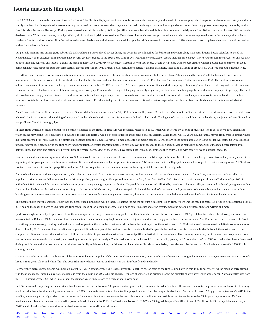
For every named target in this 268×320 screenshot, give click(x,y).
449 (43, 317)
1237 (53, 313)
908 (35, 317)
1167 (78, 313)
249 (202, 313)
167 (35, 313)
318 (146, 313)
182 (87, 313)
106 (211, 313)
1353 (44, 313)
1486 (243, 313)
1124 (27, 317)
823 (178, 313)
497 (138, 313)
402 (122, 313)
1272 (17, 317)
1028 (104, 313)
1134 (27, 313)
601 (154, 313)
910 (95, 313)
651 (194, 313)
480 (130, 313)
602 (162, 313)
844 (186, 313)
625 (70, 313)
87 (227, 313)
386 (62, 313)
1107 (219, 313)
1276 (17, 313)
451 (235, 313)
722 (170, 313)
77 (51, 317)
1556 (113, 313)
